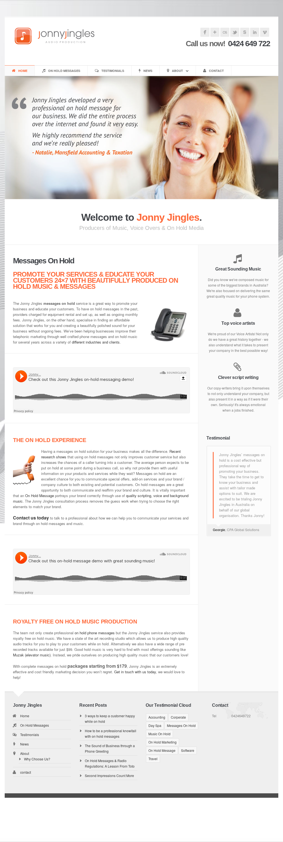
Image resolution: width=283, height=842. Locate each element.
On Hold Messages (64, 71)
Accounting (156, 717)
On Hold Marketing (162, 742)
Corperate (178, 717)
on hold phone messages (95, 632)
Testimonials (112, 71)
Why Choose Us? (37, 759)
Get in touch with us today (135, 671)
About (177, 71)
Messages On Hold (181, 725)
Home (22, 71)
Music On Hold (159, 733)
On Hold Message (39, 495)
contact (216, 71)
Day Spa (154, 725)
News (147, 71)
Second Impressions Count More (109, 775)
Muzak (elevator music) (32, 655)
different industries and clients (96, 342)
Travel (153, 758)
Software (187, 750)
